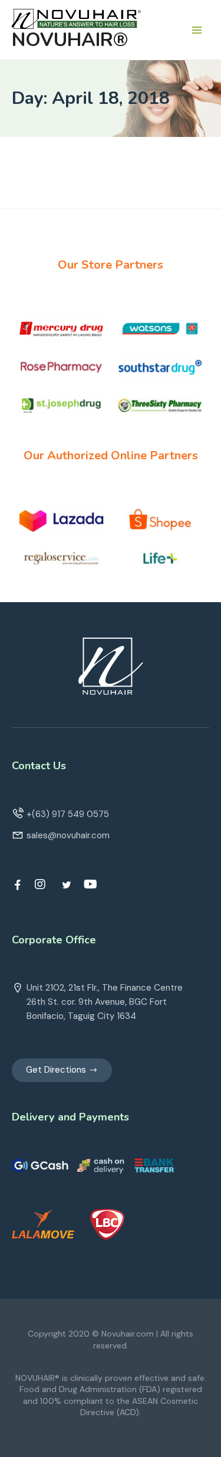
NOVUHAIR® (70, 40)
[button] (62, 1070)
